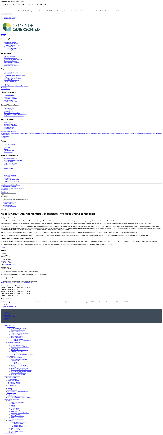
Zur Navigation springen (10, 17)
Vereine (6, 146)
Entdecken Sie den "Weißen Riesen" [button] (10, 185)
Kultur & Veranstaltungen (14, 410)
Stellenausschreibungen (10, 61)
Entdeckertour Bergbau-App (11, 181)
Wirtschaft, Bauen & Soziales (12, 376)
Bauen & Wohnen (9, 108)
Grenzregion (17, 425)
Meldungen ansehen (6, 14)
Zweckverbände (8, 46)
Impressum (7, 313)
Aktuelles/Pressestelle (10, 56)
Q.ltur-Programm (8, 161)
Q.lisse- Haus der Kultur (10, 101)
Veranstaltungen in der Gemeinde (13, 160)
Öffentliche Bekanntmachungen (12, 48)
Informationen (8, 205)
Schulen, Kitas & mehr (10, 124)
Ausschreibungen (8, 111)
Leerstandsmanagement (10, 98)
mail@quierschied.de (10, 264)
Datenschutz (7, 315)
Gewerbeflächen (8, 100)
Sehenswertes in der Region (11, 179)
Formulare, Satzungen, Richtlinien (13, 45)
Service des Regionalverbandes (12, 78)
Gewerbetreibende (9, 95)
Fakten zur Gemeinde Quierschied (13, 59)
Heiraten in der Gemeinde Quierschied (14, 75)
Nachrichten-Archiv (16, 334)
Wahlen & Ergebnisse (10, 49)
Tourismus (10, 420)
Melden (16, 362)
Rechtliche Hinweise (9, 316)
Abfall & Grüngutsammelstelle (12, 113)
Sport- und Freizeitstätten (10, 144)
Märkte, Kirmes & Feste (10, 164)
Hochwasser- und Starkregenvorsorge (14, 116)
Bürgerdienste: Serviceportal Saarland (14, 77)
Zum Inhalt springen (9, 18)
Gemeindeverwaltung (10, 42)
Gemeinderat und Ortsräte (11, 43)
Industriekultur (8, 178)
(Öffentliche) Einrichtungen (11, 80)
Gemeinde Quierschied (10, 202)
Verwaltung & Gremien (13, 342)
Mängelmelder (8, 73)
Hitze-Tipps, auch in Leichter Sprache (21, 367)
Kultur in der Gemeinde (10, 158)
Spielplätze (7, 147)
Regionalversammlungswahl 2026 (23, 354)
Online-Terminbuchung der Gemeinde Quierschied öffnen (16, 282)
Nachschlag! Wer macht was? (12, 65)
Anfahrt (6, 319)
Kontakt (6, 312)
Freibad (6, 149)
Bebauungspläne (8, 110)
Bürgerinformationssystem (11, 81)
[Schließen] (1, 8)
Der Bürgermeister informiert (18, 328)
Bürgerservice (11, 356)
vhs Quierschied (8, 128)
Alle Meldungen (18, 339)
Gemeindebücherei (9, 127)
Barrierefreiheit (8, 318)
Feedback (16, 363)
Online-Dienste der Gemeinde (12, 72)
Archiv (16, 353)
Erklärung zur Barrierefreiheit (8, 306)
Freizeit (9, 400)
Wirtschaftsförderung (9, 97)
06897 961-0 (6, 261)
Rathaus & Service (9, 203)
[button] (3, 34)
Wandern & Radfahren (10, 176)
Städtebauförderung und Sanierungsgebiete (15, 114)
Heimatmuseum (8, 152)
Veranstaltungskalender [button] (7, 168)
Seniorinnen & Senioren (10, 125)
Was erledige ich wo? (16, 357)
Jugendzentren (8, 122)
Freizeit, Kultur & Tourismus (12, 399)
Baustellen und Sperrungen (11, 62)
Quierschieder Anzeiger (10, 58)
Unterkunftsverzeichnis (10, 175)
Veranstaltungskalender (10, 64)
